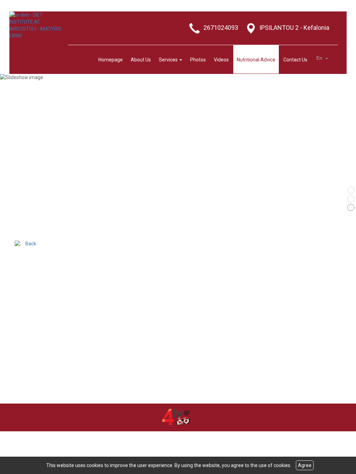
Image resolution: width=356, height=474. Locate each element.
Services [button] (169, 59)
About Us (141, 59)
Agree (305, 465)
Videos (221, 59)
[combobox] (323, 58)
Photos (198, 59)
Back (30, 243)
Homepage (110, 59)
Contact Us (295, 59)
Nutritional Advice (256, 59)
